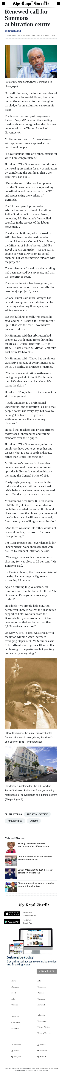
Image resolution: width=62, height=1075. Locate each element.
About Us (15, 1016)
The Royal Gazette (37, 814)
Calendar (41, 998)
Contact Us (15, 1022)
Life (13, 998)
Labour (34, 820)
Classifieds (41, 986)
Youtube (42, 1044)
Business (15, 986)
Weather (40, 992)
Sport (13, 992)
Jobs (39, 980)
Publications (15, 820)
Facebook (16, 1044)
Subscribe (15, 1028)
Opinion (14, 1004)
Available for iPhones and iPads (29, 913)
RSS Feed (43, 1050)
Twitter (16, 1050)
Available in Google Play (27, 921)
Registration (42, 1021)
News (13, 980)
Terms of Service (44, 1033)
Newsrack (41, 1004)
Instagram (17, 1056)
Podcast (42, 1056)
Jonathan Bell (13, 30)
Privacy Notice (43, 1027)
